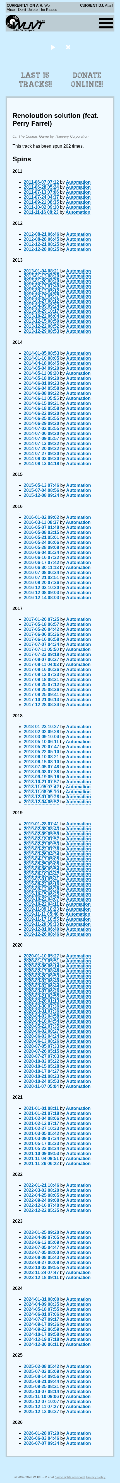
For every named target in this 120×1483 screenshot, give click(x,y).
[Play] (53, 47)
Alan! (109, 5)
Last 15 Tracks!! (35, 80)
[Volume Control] (69, 47)
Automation (78, 182)
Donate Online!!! (87, 80)
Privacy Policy (95, 1477)
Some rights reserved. (70, 1477)
